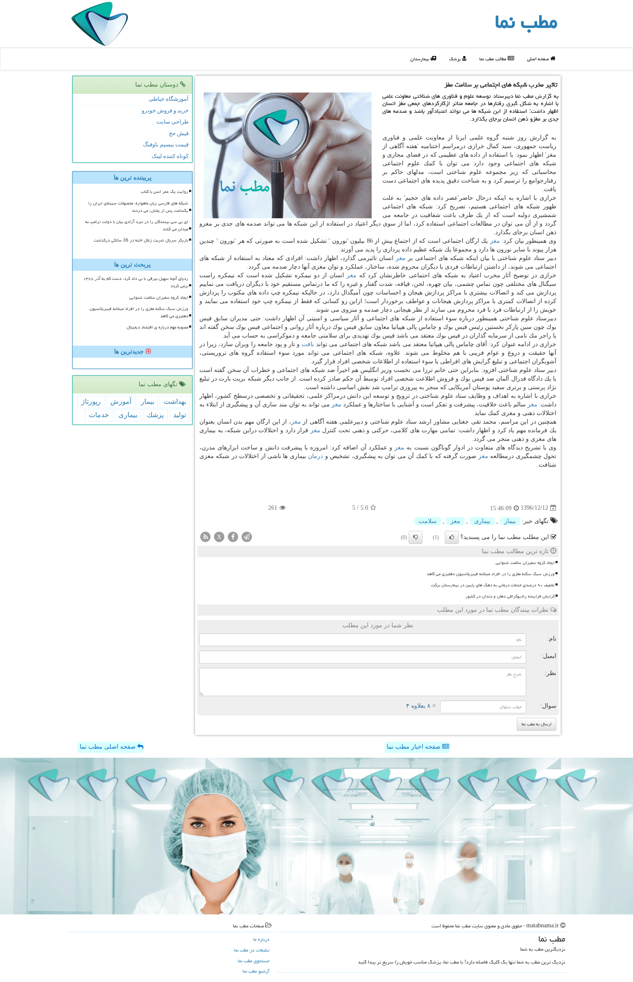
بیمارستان (420, 58)
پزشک (455, 58)
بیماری (482, 521)
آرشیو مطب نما (256, 971)
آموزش (120, 401)
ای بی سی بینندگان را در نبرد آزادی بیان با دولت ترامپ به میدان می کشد (136, 225)
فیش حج (179, 133)
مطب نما (526, 21)
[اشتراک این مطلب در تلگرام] (247, 536)
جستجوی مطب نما (254, 960)
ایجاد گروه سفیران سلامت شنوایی (525, 562)
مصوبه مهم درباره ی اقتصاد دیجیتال (157, 327)
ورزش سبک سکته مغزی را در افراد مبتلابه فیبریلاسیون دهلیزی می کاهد (491, 574)
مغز (495, 241)
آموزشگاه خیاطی (169, 99)
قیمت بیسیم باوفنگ (166, 144)
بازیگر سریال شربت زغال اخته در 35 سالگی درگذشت (141, 240)
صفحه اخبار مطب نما (414, 746)
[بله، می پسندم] (452, 537)
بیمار (510, 521)
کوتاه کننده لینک (170, 156)
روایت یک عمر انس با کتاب (164, 191)
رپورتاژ (91, 401)
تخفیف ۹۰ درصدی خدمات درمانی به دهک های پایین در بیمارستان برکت (493, 585)
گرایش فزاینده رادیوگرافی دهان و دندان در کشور (510, 596)
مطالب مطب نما (493, 58)
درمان (315, 456)
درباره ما (261, 939)
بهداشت (175, 401)
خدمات (99, 414)
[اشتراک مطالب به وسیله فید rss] (205, 536)
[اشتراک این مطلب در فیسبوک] (233, 536)
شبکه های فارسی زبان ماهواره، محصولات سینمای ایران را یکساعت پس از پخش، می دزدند (138, 207)
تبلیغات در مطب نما (252, 949)
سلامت (428, 521)
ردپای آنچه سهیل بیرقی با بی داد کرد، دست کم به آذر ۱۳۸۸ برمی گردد (135, 282)
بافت (307, 344)
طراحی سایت (172, 121)
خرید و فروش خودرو (165, 110)
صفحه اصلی (538, 58)
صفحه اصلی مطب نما (108, 746)
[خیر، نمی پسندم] (415, 537)
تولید (179, 414)
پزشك (155, 414)
